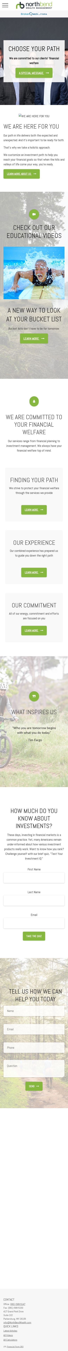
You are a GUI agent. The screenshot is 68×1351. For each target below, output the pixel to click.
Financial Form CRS (15, 1346)
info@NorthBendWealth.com (17, 1322)
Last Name (34, 892)
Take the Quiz (34, 936)
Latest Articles (10, 1330)
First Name (34, 869)
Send (32, 1086)
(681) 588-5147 (17, 1304)
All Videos (8, 1335)
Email (34, 915)
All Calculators (10, 1339)
